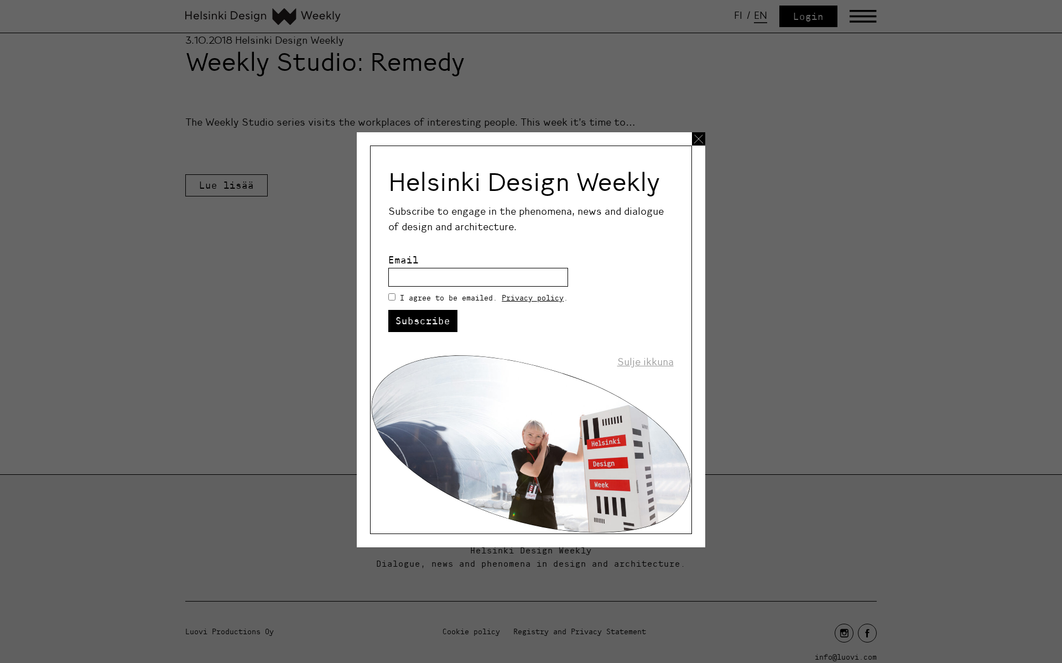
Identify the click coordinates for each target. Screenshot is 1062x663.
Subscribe (422, 321)
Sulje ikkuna (645, 362)
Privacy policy (533, 297)
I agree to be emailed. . (484, 297)
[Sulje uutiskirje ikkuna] (698, 139)
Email (403, 260)
